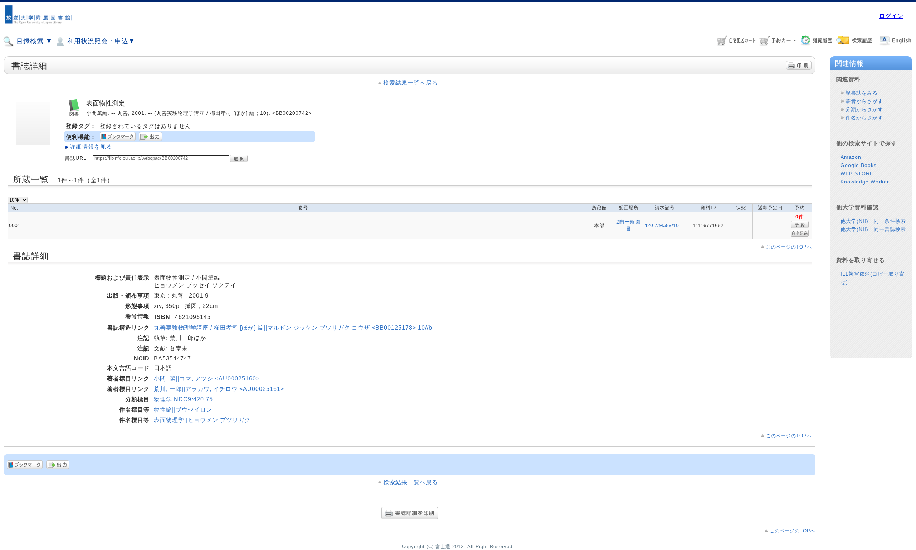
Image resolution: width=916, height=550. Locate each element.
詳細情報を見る (91, 147)
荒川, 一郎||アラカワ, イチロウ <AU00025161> (219, 389)
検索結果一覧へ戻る (410, 83)
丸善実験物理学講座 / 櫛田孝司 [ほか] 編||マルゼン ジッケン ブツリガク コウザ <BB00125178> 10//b (293, 328)
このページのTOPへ (789, 247)
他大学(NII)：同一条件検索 (873, 221)
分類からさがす (864, 109)
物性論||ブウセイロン (183, 410)
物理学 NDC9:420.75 (183, 399)
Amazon (851, 157)
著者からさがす (864, 101)
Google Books (859, 165)
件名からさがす (864, 118)
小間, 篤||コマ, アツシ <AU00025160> (207, 378)
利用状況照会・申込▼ (100, 41)
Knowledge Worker (865, 182)
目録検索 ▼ (33, 41)
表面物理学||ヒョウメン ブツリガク (202, 420)
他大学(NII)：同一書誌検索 (873, 229)
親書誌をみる (862, 93)
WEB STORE (857, 173)
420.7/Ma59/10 (661, 225)
